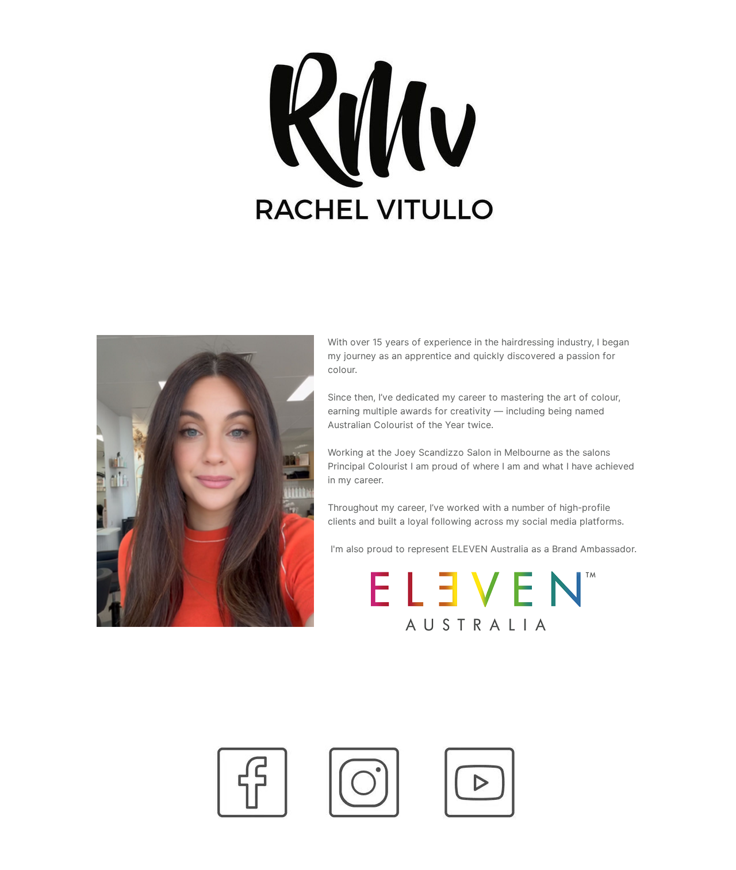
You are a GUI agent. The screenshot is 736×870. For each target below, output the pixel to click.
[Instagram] (368, 782)
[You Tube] (480, 782)
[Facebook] (255, 782)
